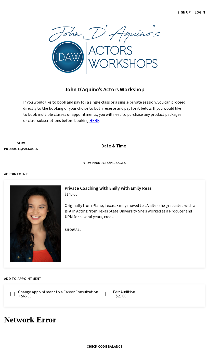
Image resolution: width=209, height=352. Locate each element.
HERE (94, 120)
